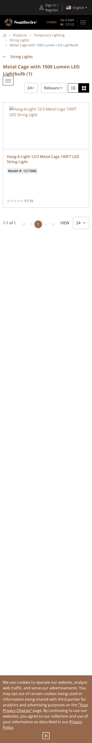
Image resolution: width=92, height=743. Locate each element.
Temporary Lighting (49, 35)
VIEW (64, 222)
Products (20, 35)
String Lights (19, 40)
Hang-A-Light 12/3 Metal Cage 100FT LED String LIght (43, 159)
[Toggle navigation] (83, 22)
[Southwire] (21, 22)
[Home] (4, 35)
